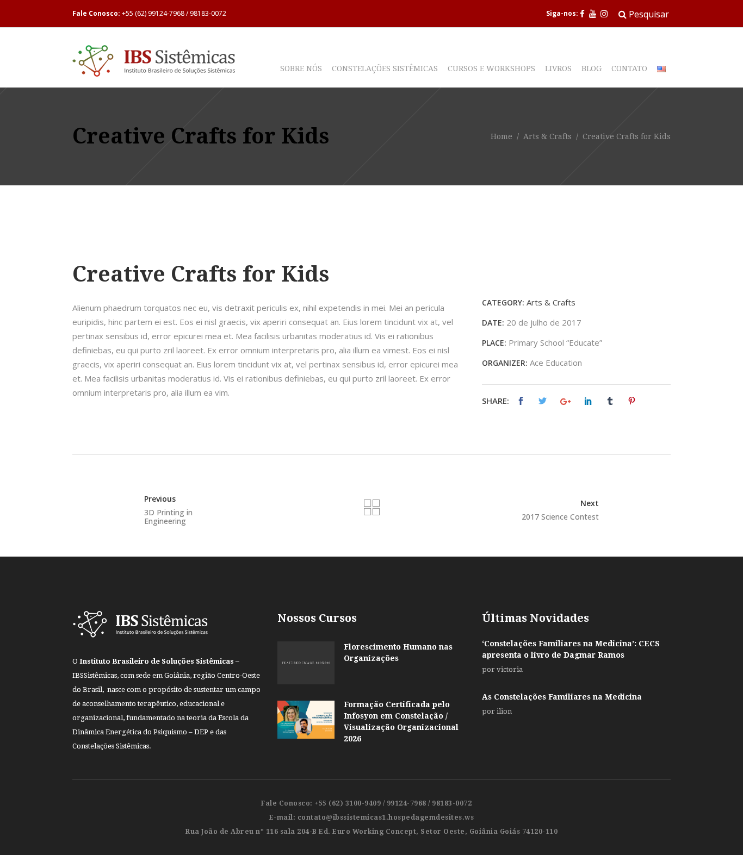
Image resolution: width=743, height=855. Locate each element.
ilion (504, 711)
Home (501, 137)
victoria (510, 669)
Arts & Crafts (547, 137)
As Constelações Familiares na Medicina (562, 696)
